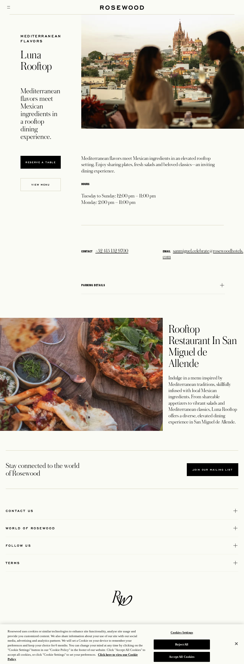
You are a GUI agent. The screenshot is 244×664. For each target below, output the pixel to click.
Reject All (181, 644)
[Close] (236, 643)
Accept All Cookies (181, 657)
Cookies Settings (182, 632)
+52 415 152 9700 (111, 251)
